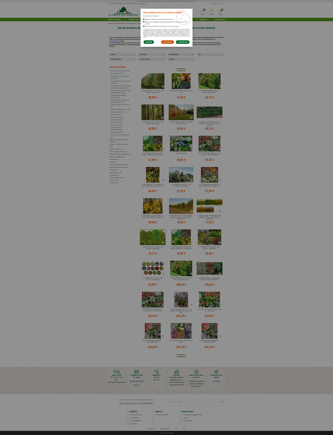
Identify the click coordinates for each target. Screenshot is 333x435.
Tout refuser (168, 42)
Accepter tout (183, 42)
